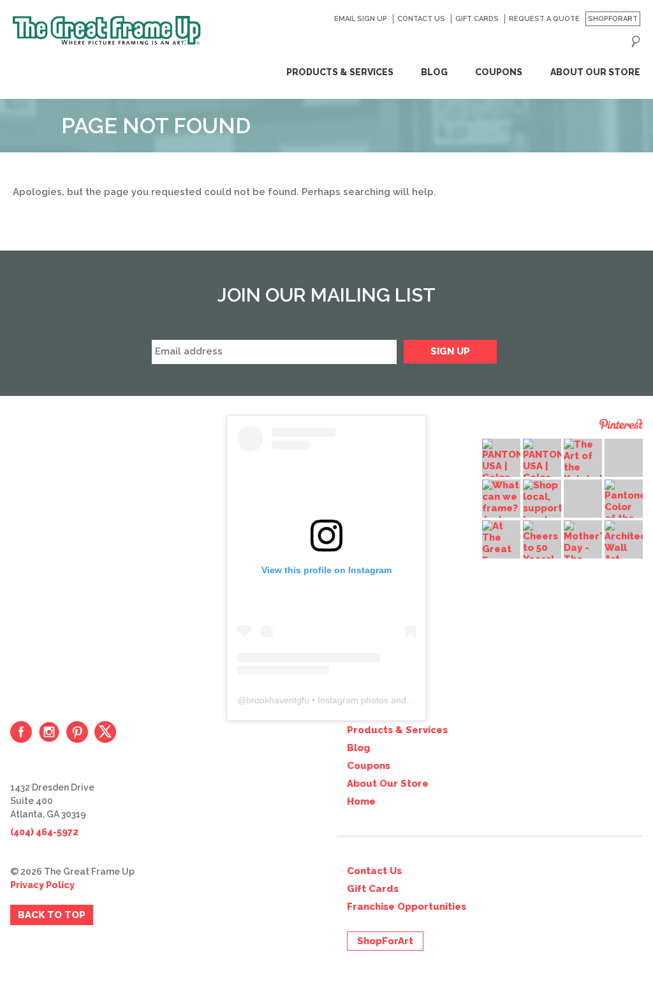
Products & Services (339, 72)
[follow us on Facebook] (21, 732)
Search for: (635, 41)
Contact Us (420, 19)
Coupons (498, 72)
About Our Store (595, 72)
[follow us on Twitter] (105, 732)
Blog (434, 72)
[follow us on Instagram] (49, 732)
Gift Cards (476, 19)
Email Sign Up (360, 19)
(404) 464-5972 (44, 832)
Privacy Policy (42, 885)
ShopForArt (613, 19)
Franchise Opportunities (406, 906)
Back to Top (51, 915)
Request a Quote (544, 19)
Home (361, 801)
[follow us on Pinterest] (77, 732)
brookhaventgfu (277, 700)
